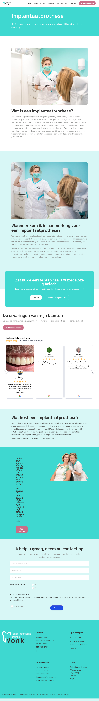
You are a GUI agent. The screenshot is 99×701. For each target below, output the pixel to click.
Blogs (72, 678)
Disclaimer (52, 694)
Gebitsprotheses (42, 670)
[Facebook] (37, 651)
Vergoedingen (75, 673)
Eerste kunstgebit (42, 667)
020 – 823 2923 (42, 647)
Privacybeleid (32, 694)
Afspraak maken (76, 670)
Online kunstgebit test (78, 667)
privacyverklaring (16, 600)
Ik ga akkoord (18, 606)
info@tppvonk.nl (42, 643)
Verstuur (57, 608)
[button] (40, 3)
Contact (73, 676)
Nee (36, 588)
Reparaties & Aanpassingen (46, 677)
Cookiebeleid (43, 694)
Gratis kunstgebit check (45, 680)
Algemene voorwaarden (64, 694)
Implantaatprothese (43, 674)
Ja (35, 584)
